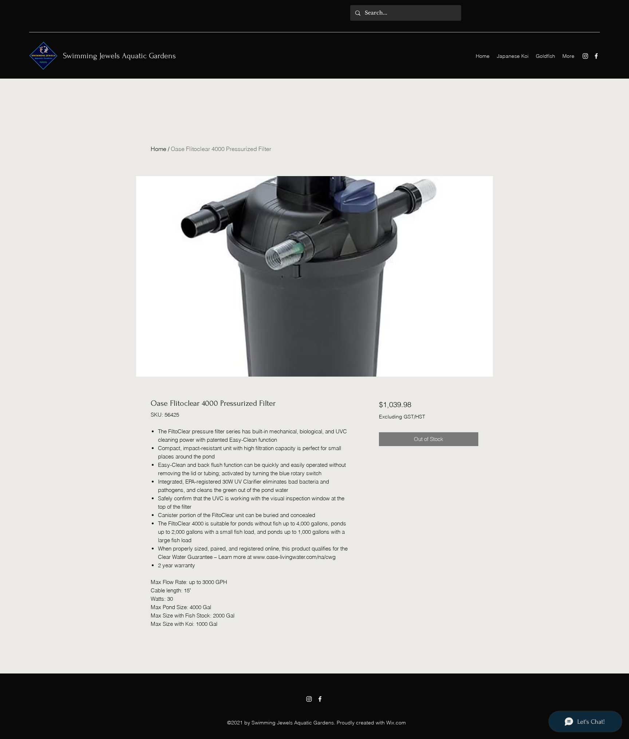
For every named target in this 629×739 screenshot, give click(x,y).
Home (158, 148)
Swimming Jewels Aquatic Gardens (119, 55)
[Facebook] (596, 56)
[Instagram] (585, 56)
